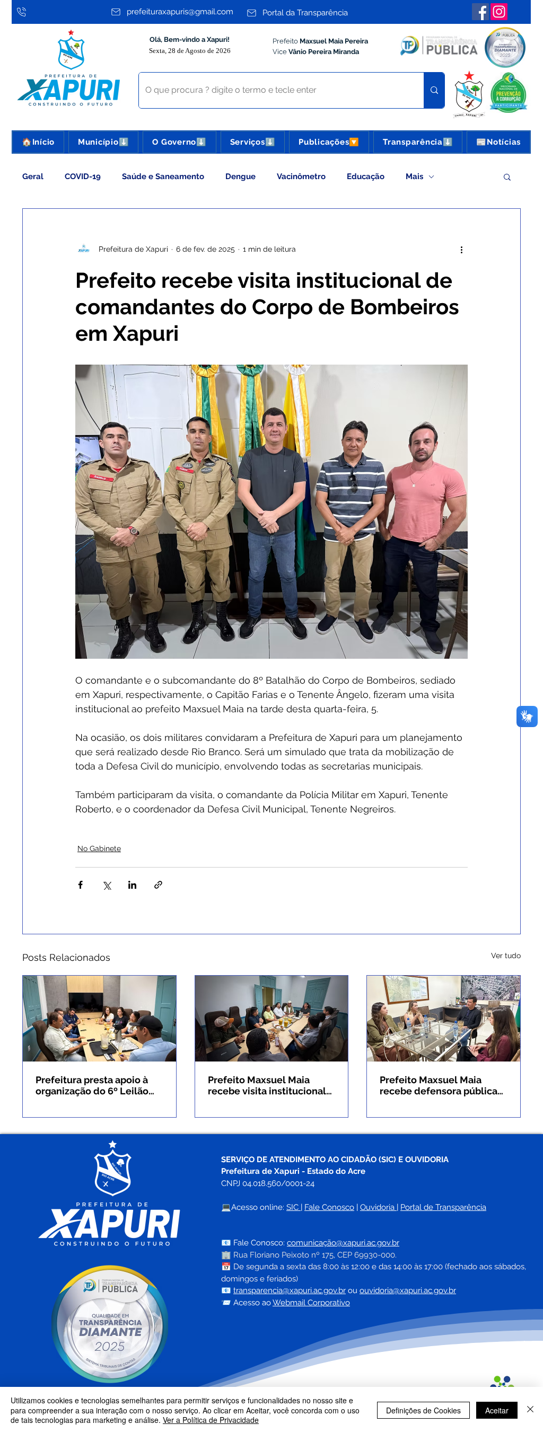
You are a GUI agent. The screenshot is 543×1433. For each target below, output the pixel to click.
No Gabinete (99, 848)
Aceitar (497, 1410)
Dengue (240, 176)
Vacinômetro (301, 176)
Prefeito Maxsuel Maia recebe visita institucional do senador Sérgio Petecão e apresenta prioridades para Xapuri (269, 1085)
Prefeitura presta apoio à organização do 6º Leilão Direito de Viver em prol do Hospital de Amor (97, 1085)
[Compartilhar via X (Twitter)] (106, 885)
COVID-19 (83, 176)
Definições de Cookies (423, 1410)
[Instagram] (499, 11)
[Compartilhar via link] (158, 885)
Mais (414, 176)
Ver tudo (506, 955)
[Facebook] (480, 11)
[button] (103, 142)
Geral (32, 176)
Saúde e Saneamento (163, 176)
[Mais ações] (461, 249)
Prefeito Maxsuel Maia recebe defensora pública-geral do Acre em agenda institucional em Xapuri (441, 1085)
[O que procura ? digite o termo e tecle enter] (434, 90)
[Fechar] (530, 1410)
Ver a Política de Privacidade (211, 1419)
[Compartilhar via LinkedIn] (132, 885)
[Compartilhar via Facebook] (80, 885)
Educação (365, 176)
